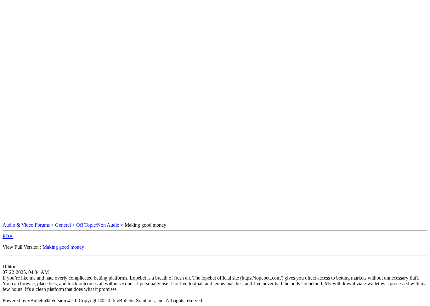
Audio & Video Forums (26, 225)
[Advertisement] (215, 17)
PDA (8, 236)
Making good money (63, 247)
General (63, 225)
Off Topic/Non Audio (97, 225)
